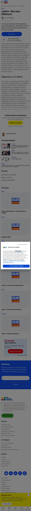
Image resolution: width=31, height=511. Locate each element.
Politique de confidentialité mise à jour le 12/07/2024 (14, 260)
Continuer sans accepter (22, 244)
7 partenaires (18, 251)
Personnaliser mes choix (8, 262)
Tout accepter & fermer (16, 266)
